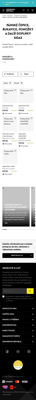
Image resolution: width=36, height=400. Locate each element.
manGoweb (6, 394)
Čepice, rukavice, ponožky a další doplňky (14, 17)
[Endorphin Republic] (10, 10)
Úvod (4, 16)
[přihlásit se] (28, 10)
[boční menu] (3, 10)
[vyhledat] (23, 10)
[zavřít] (33, 2)
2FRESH (16, 392)
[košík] (32, 10)
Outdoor (10, 16)
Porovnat (8, 113)
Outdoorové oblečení (20, 16)
